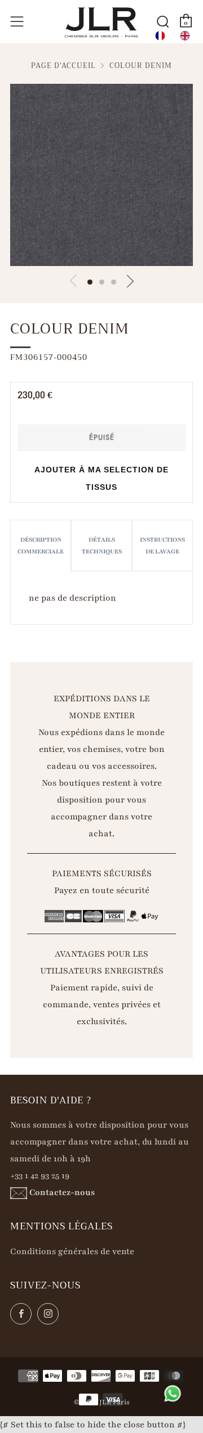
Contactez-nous (62, 1192)
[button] (89, 282)
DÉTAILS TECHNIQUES (102, 545)
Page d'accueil (63, 66)
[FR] (160, 35)
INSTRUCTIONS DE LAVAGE (162, 545)
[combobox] (160, 35)
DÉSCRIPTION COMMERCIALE (40, 545)
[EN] (185, 35)
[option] (185, 35)
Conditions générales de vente (72, 1251)
